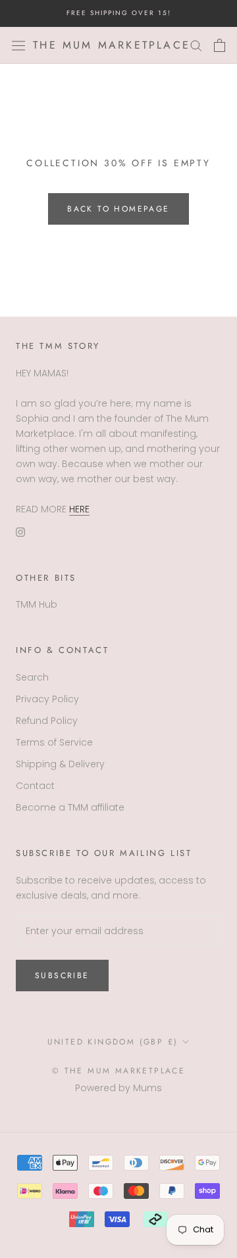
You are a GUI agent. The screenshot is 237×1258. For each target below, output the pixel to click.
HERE (79, 509)
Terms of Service (54, 742)
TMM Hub (36, 604)
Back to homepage (118, 209)
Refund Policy (47, 720)
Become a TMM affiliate (70, 807)
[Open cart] (219, 45)
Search (32, 677)
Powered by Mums (118, 1087)
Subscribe (62, 975)
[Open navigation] (18, 45)
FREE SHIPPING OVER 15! (118, 13)
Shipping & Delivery (60, 764)
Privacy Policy (47, 699)
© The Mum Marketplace (118, 1071)
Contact (35, 785)
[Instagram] (20, 531)
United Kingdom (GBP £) (112, 1042)
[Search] (196, 45)
